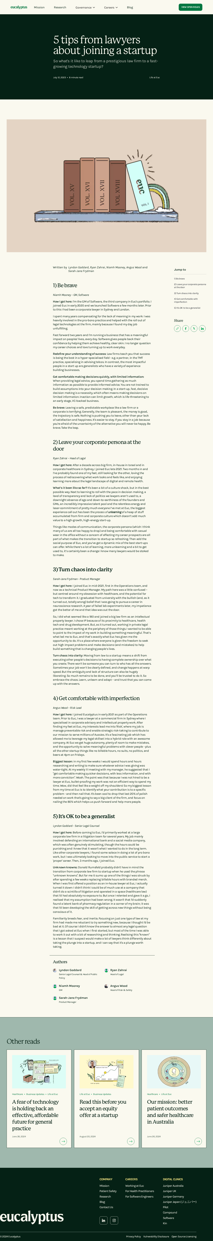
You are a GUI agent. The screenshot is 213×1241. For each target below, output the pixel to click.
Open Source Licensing (184, 1236)
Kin (165, 1223)
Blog (102, 1202)
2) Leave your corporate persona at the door (190, 286)
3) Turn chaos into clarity (186, 293)
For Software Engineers (139, 1196)
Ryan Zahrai (97, 267)
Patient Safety (108, 1191)
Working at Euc (134, 1186)
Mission (104, 1186)
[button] (85, 7)
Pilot (165, 1207)
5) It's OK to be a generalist (187, 307)
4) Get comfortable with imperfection (186, 300)
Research (105, 1196)
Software (168, 1218)
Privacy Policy (133, 1236)
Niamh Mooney (115, 267)
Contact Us (106, 1207)
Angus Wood (134, 267)
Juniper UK (169, 1191)
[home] (19, 7)
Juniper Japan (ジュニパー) (179, 1202)
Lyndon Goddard (78, 267)
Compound (170, 1212)
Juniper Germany (173, 1196)
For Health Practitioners (139, 1191)
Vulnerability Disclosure (156, 1236)
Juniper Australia (173, 1186)
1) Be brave (179, 278)
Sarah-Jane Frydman (81, 271)
